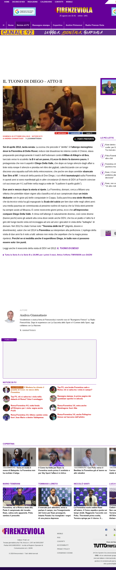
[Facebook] (106, 530)
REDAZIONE (33, 2)
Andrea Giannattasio (14, 138)
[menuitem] (3, 25)
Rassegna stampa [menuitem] (41, 25)
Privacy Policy (63, 549)
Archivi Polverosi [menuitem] (74, 25)
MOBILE (69, 2)
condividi (75, 133)
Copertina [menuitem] (57, 25)
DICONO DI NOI (18, 2)
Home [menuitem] (11, 25)
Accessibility (62, 545)
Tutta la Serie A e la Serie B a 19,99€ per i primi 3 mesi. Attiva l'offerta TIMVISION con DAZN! (48, 255)
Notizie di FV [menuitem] (23, 25)
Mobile (60, 534)
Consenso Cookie (65, 553)
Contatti (61, 541)
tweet (88, 133)
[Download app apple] (106, 535)
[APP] (109, 233)
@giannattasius (34, 138)
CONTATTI (59, 2)
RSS (58, 537)
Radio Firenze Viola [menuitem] (94, 25)
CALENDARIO (46, 2)
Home (6, 2)
